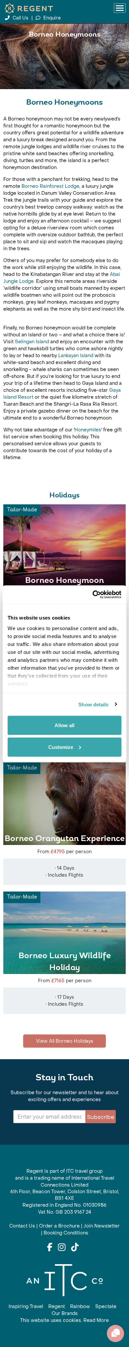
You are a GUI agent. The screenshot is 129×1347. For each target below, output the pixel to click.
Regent (56, 1306)
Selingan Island (32, 342)
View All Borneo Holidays (64, 1041)
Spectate (105, 1306)
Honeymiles (87, 430)
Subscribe (100, 1117)
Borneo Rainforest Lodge (50, 186)
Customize (60, 747)
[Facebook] (49, 1247)
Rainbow (80, 1306)
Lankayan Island (75, 356)
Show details (93, 704)
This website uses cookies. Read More (64, 1320)
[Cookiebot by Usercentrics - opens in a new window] (92, 594)
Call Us (20, 18)
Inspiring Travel (26, 1306)
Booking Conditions (66, 1233)
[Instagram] (61, 1247)
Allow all (64, 725)
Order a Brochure (59, 1226)
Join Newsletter (102, 1226)
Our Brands (65, 1313)
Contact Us (22, 1226)
